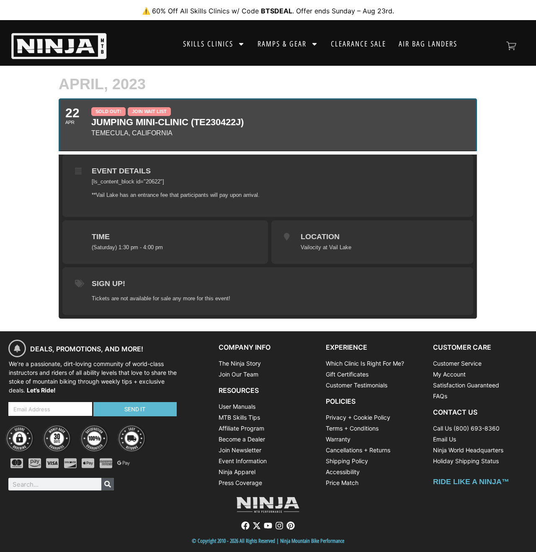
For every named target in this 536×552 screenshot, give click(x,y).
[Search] (107, 484)
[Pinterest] (290, 525)
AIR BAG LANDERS (428, 44)
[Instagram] (279, 525)
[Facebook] (245, 525)
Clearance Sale (358, 44)
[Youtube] (268, 525)
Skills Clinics (208, 44)
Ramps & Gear (282, 44)
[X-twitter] (257, 525)
